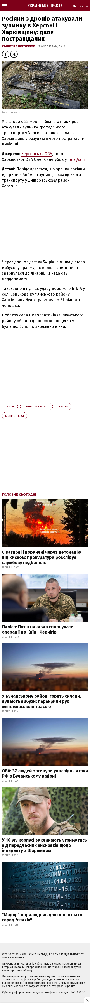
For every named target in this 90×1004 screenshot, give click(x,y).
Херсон (10, 406)
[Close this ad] (87, 1000)
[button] (5, 54)
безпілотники (14, 415)
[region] (38, 223)
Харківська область (36, 406)
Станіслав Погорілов (19, 46)
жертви (63, 406)
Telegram (76, 159)
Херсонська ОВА (36, 153)
